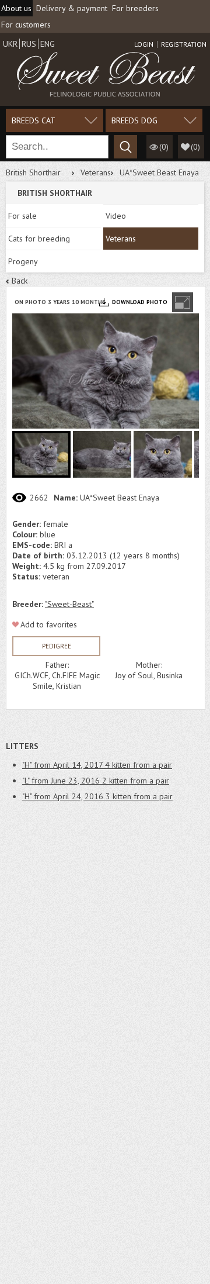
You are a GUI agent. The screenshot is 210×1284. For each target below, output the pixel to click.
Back (19, 280)
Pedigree (56, 646)
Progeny (23, 261)
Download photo (139, 302)
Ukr (10, 44)
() (195, 146)
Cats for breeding (39, 238)
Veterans (95, 172)
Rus (29, 44)
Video (116, 215)
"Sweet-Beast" (69, 604)
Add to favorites (48, 624)
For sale (22, 215)
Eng (47, 44)
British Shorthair (33, 172)
